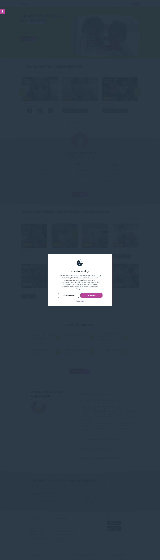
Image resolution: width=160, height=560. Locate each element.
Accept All (91, 295)
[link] (2, 11)
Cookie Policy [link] (80, 301)
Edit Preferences (69, 295)
